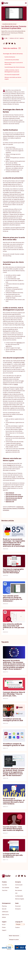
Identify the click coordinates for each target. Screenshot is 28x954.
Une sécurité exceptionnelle (12, 74)
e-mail (13, 476)
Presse (4, 927)
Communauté (18, 885)
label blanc (19, 342)
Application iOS (10, 501)
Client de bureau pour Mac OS (14, 498)
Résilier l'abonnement (14, 935)
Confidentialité (19, 896)
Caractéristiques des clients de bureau (15, 67)
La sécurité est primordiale (12, 59)
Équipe (17, 887)
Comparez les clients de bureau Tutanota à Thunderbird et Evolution (13, 508)
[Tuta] (4, 3)
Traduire (17, 927)
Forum (3, 924)
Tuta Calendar (5, 887)
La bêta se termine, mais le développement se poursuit (12, 70)
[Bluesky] (9, 43)
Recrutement (18, 890)
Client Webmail (10, 493)
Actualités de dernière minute (9, 24)
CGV (16, 893)
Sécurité (4, 909)
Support (4, 930)
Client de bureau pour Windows (14, 496)
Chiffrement (5, 911)
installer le (10, 465)
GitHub (16, 384)
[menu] (26, 3)
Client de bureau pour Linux (13, 494)
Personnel (17, 906)
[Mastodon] (6, 43)
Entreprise (18, 909)
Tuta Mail (4, 885)
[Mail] (12, 43)
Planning (4, 906)
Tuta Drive (4, 890)
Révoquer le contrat (14, 939)
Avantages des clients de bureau (13, 53)
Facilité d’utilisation (10, 57)
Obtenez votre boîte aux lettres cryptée (13, 78)
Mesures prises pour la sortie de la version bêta (14, 63)
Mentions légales (19, 899)
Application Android (11, 500)
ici (7, 231)
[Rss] (15, 43)
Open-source (5, 914)
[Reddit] (4, 43)
